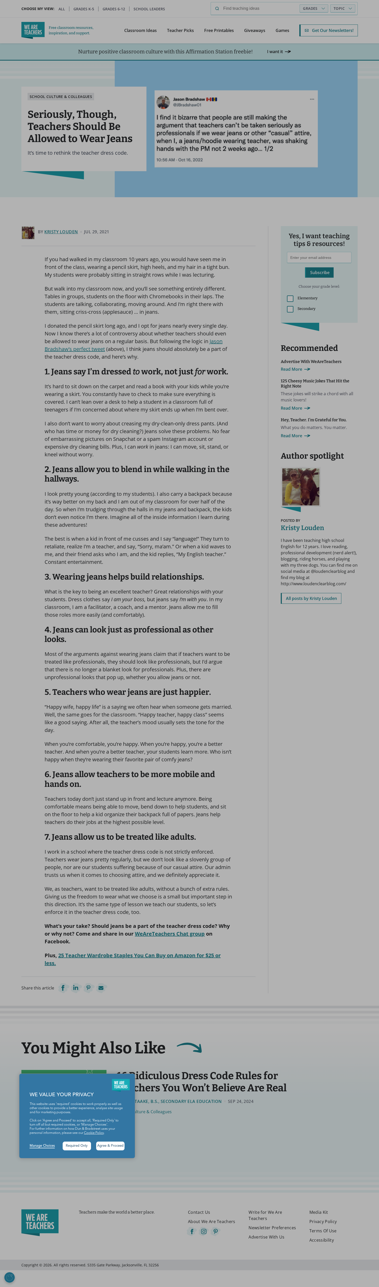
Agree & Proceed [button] (110, 1146)
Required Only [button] (77, 1146)
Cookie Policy (94, 1133)
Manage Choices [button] (42, 1146)
